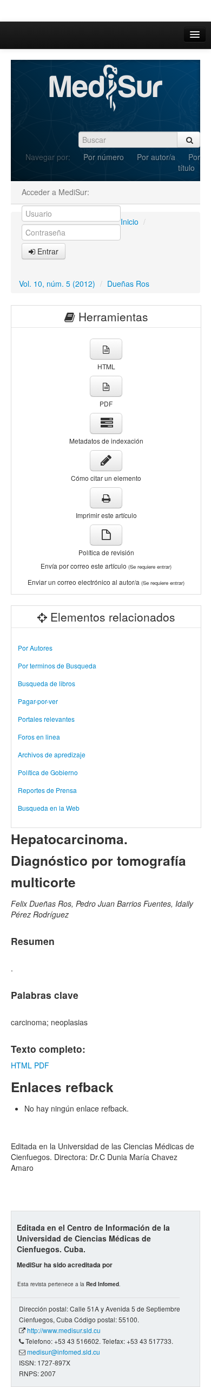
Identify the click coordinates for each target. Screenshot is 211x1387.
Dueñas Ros (128, 283)
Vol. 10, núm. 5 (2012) (57, 283)
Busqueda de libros (46, 683)
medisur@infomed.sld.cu (63, 1351)
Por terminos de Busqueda (57, 665)
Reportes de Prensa (47, 790)
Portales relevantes (46, 718)
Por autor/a (156, 156)
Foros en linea (39, 736)
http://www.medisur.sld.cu (64, 1330)
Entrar (46, 251)
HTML (21, 1065)
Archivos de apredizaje (51, 754)
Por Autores (35, 647)
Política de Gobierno (48, 772)
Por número (103, 156)
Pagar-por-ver (38, 701)
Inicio (130, 221)
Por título (189, 162)
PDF (41, 1065)
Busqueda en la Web (49, 807)
